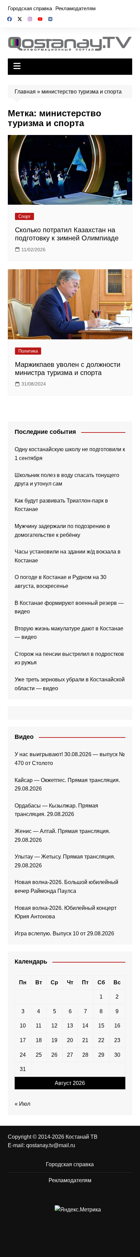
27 (70, 1055)
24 (23, 1055)
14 (85, 1026)
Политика (28, 351)
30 (117, 1055)
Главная (25, 92)
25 (39, 1055)
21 (85, 1040)
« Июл (22, 1104)
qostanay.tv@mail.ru (50, 1145)
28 (85, 1055)
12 (54, 1026)
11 (38, 1026)
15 (101, 1026)
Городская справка (30, 8)
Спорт (24, 216)
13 (70, 1026)
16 (117, 1026)
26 (54, 1055)
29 (101, 1055)
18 (39, 1040)
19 (54, 1040)
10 (23, 1026)
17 (23, 1040)
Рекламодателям (75, 8)
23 (117, 1040)
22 (101, 1040)
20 (70, 1040)
